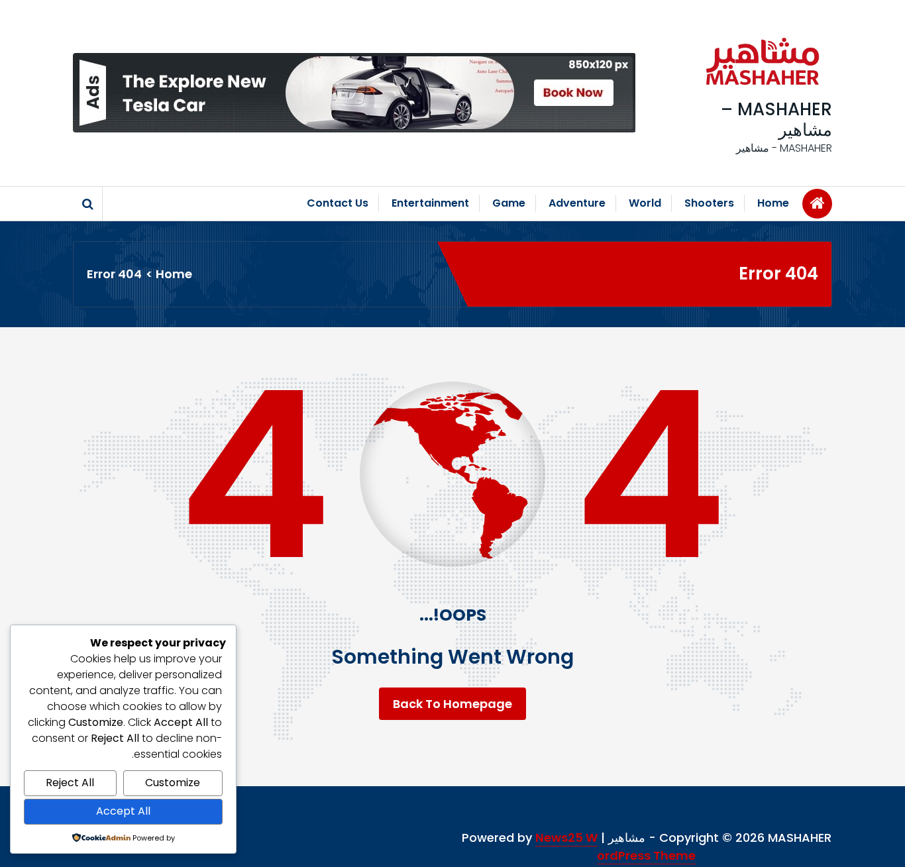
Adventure (577, 203)
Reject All (70, 782)
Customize (172, 782)
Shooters (709, 203)
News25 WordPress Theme (615, 846)
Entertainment (430, 203)
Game (508, 203)
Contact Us (337, 203)
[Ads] (354, 92)
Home (773, 203)
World (645, 203)
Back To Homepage (452, 703)
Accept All (123, 811)
